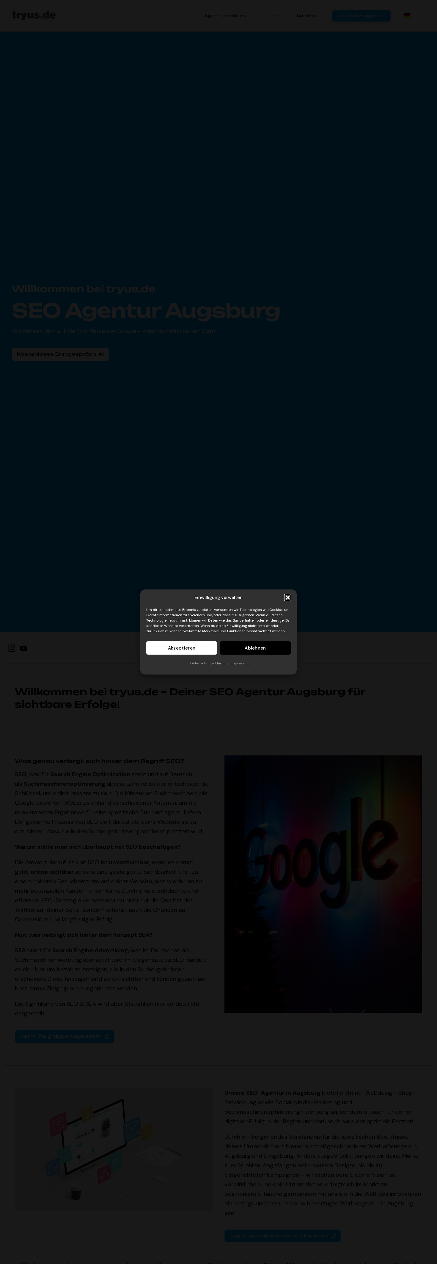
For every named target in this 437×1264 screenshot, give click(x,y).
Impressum (240, 663)
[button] (288, 597)
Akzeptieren (181, 648)
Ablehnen (255, 648)
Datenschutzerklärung (209, 663)
